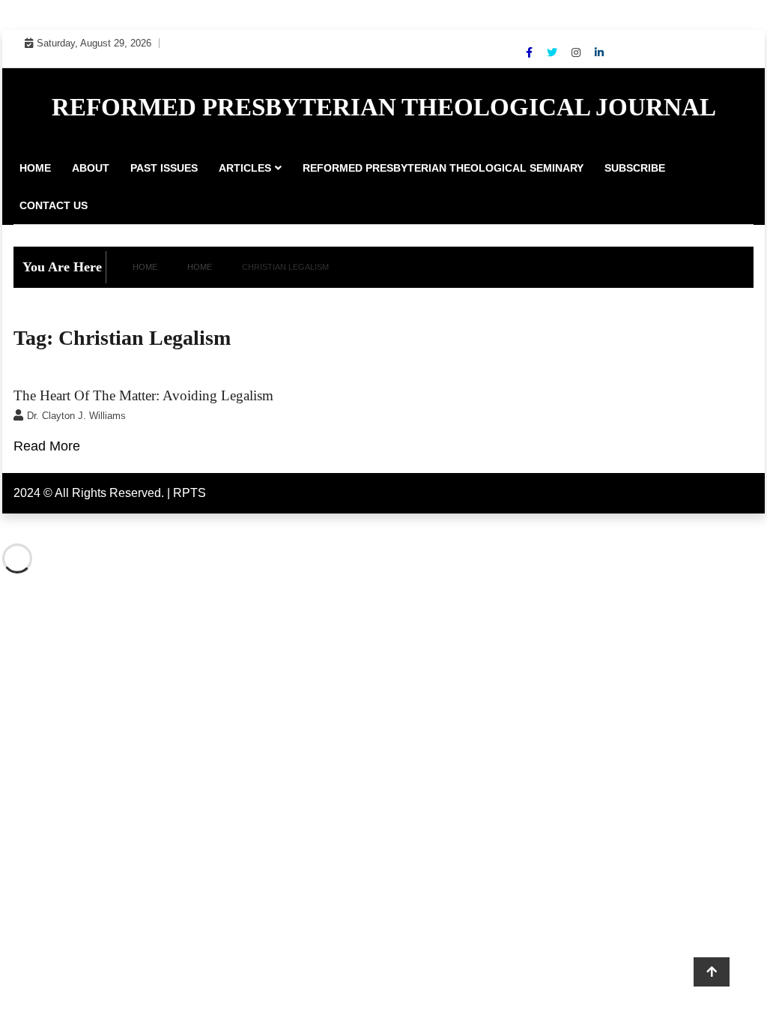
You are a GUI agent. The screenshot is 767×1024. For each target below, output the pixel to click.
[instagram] (577, 52)
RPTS (189, 493)
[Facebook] (531, 52)
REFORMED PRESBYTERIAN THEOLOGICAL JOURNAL (384, 107)
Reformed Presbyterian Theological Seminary (443, 168)
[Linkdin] (599, 52)
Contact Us (53, 205)
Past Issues (164, 168)
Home (35, 168)
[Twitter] (553, 52)
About (90, 168)
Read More (46, 446)
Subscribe (634, 168)
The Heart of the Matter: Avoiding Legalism (143, 395)
